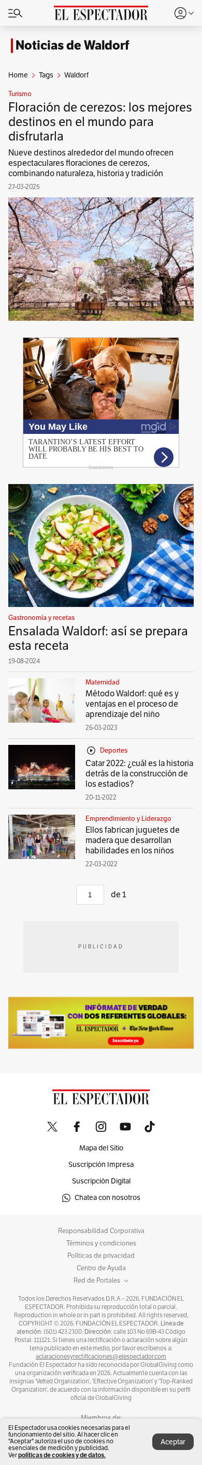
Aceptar (173, 1442)
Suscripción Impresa (101, 1164)
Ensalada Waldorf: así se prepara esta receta (98, 638)
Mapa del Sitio (101, 1148)
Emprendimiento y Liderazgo (128, 819)
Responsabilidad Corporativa (101, 1231)
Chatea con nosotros (107, 1197)
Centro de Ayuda (101, 1268)
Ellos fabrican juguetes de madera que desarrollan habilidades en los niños (132, 840)
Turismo (20, 94)
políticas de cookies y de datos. (62, 1455)
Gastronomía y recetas (41, 618)
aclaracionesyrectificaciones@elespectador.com (101, 1356)
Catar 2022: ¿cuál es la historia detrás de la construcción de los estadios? (139, 773)
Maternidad (102, 682)
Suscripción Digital (101, 1181)
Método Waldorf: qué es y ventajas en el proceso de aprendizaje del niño (132, 704)
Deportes (113, 750)
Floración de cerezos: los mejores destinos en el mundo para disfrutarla (100, 122)
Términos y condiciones (101, 1243)
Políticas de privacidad (101, 1255)
